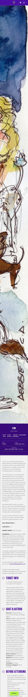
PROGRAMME (22, 435)
